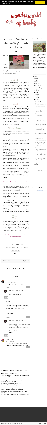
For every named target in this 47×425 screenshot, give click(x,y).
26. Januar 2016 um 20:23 (11, 341)
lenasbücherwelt (11, 339)
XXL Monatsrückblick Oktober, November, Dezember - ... (40, 144)
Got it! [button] (40, 2)
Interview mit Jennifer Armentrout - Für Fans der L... (40, 130)
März (36, 99)
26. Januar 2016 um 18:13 (11, 303)
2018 (35, 78)
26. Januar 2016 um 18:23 (13, 322)
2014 (35, 164)
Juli (36, 92)
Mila (7, 280)
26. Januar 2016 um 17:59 (11, 282)
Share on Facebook (10, 247)
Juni (36, 94)
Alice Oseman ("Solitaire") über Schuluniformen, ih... (41, 135)
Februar (37, 101)
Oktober (37, 87)
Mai (36, 96)
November (37, 85)
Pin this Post (16, 250)
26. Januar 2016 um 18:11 (13, 292)
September (37, 89)
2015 (35, 163)
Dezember (37, 83)
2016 (35, 81)
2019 (35, 76)
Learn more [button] (8, 3)
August (37, 90)
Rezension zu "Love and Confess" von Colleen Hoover (40, 121)
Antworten (28, 286)
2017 (35, 80)
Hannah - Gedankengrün (16, 290)
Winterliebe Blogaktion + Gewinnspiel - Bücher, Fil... (41, 106)
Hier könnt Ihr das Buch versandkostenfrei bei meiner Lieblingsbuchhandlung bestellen (16, 72)
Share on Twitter (23, 247)
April (36, 97)
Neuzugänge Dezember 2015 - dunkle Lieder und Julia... (41, 149)
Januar (36, 103)
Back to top (42, 423)
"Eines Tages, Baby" (13, 131)
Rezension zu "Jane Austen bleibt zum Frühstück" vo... (41, 155)
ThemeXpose (11, 423)
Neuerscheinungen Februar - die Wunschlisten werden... (40, 115)
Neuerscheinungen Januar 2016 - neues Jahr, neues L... (41, 160)
